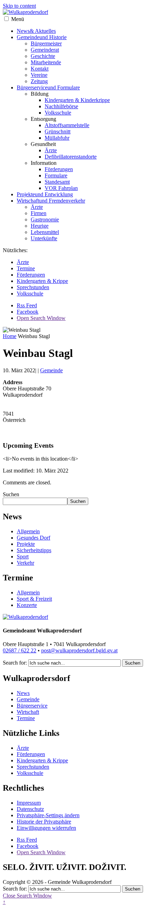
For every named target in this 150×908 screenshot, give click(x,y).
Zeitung (39, 81)
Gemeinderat (45, 50)
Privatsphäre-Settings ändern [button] (48, 815)
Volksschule (58, 113)
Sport (23, 556)
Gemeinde (42, 37)
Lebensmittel (45, 232)
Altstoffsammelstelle (67, 125)
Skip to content (19, 6)
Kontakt (39, 69)
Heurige (39, 226)
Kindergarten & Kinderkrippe (77, 100)
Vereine (39, 75)
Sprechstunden (33, 287)
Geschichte (43, 56)
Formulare (56, 175)
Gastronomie (45, 219)
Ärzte (51, 150)
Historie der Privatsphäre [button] (44, 822)
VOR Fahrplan (61, 188)
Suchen (11, 494)
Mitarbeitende (46, 62)
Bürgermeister (46, 43)
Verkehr (25, 563)
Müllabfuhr (57, 138)
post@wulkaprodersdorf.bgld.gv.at (79, 650)
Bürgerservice (48, 87)
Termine (26, 268)
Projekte (45, 194)
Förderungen (59, 169)
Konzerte (27, 605)
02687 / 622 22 (19, 650)
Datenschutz (30, 809)
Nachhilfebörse (61, 106)
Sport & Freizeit (34, 599)
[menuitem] (82, 59)
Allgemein (28, 531)
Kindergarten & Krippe (42, 281)
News (36, 31)
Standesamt (57, 182)
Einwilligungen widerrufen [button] (46, 828)
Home (9, 336)
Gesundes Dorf (33, 538)
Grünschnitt (57, 131)
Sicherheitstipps (34, 550)
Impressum (29, 803)
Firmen (38, 213)
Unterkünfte (44, 238)
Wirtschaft (51, 201)
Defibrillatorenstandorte (71, 157)
